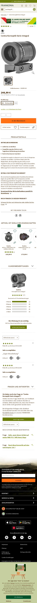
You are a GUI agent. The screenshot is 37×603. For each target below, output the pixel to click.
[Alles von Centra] (2, 31)
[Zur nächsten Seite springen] (28, 26)
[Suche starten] (34, 9)
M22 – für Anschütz (7, 103)
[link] (26, 5)
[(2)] (5, 26)
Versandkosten (21, 95)
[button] (11, 109)
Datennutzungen (26, 585)
